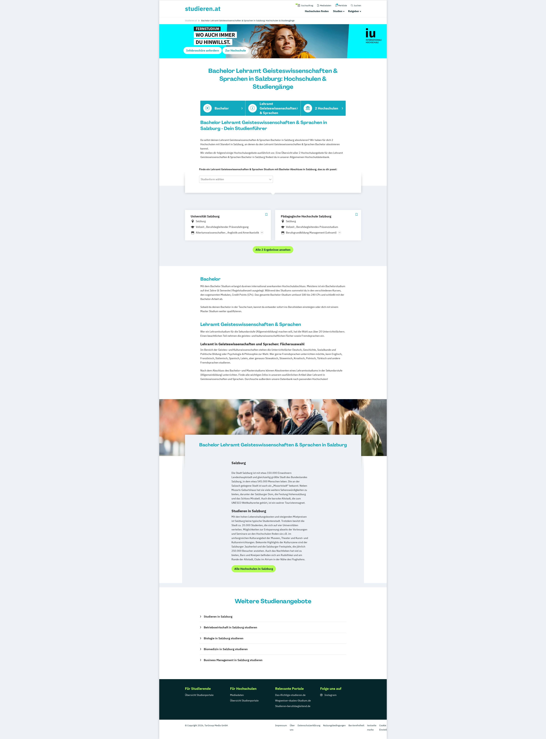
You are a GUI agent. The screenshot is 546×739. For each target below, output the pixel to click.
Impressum (281, 725)
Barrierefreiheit (356, 725)
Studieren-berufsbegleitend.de (292, 706)
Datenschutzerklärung (309, 725)
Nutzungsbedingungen (334, 725)
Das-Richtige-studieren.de (290, 695)
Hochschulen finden (317, 11)
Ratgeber (353, 11)
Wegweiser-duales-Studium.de (293, 700)
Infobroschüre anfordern (202, 50)
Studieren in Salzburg (218, 616)
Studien (337, 11)
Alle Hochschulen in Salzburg (253, 569)
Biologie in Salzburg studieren (223, 638)
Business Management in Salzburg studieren (233, 660)
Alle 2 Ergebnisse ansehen (273, 250)
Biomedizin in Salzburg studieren (226, 649)
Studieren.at (191, 20)
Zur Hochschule (235, 50)
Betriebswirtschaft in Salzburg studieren (230, 627)
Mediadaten (237, 695)
